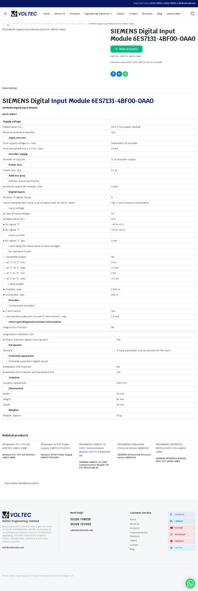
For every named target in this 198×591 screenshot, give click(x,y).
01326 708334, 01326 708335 (163, 3)
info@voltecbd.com (187, 3)
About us (134, 523)
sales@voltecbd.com (81, 530)
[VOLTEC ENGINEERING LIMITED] (24, 14)
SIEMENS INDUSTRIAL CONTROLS (71, 24)
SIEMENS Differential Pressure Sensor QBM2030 (134, 456)
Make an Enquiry (128, 48)
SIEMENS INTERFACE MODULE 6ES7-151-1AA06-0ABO (171, 460)
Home (47, 13)
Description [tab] (9, 88)
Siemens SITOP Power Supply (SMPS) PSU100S (56, 456)
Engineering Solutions (96, 13)
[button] (8, 25)
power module (131, 127)
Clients (120, 13)
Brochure (147, 13)
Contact (133, 13)
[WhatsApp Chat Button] (190, 583)
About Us (60, 13)
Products (75, 13)
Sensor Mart (173, 13)
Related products (29, 483)
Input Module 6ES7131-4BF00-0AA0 (102, 101)
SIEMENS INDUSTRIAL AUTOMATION (37, 24)
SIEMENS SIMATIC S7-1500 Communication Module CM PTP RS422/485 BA (94, 465)
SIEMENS (14, 24)
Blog (159, 13)
